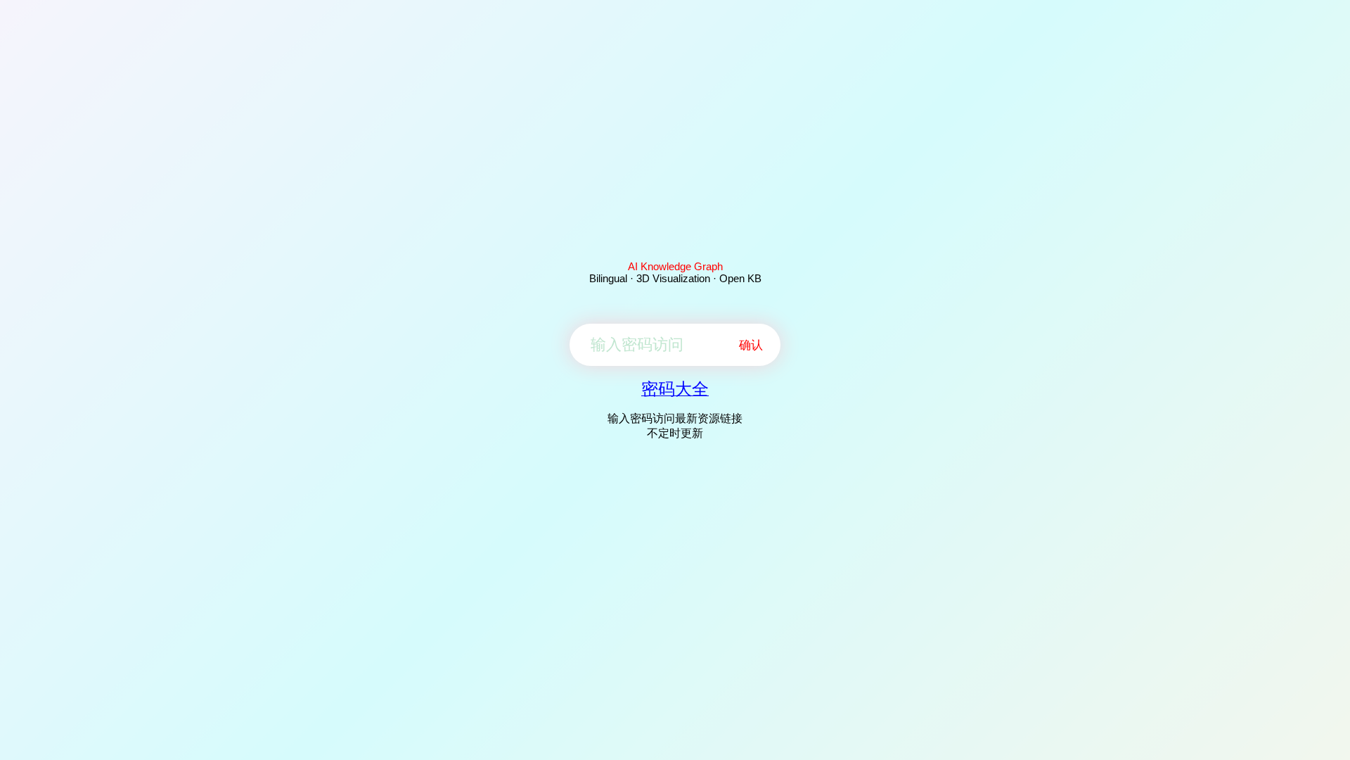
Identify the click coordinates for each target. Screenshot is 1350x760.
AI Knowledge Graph (675, 266)
